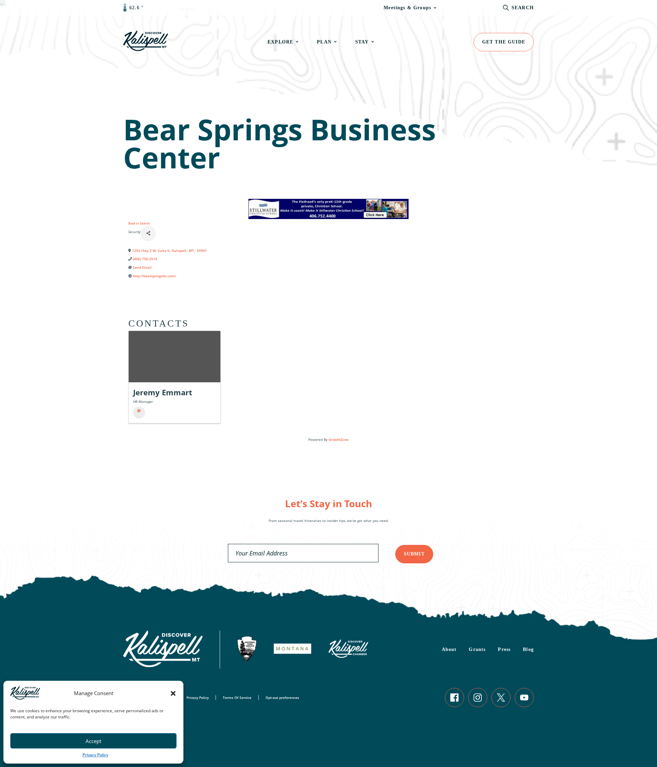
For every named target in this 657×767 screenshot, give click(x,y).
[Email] (139, 413)
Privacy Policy (95, 755)
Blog (528, 649)
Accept (93, 741)
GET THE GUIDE (503, 41)
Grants (477, 649)
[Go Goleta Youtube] (524, 697)
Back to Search (139, 223)
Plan (324, 41)
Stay (362, 41)
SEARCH (523, 7)
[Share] (148, 233)
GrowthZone (338, 439)
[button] (173, 693)
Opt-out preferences (282, 697)
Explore (280, 41)
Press (504, 649)
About (449, 649)
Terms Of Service (237, 697)
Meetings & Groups (407, 7)
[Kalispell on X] (501, 697)
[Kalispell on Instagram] (478, 697)
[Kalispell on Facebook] (454, 697)
